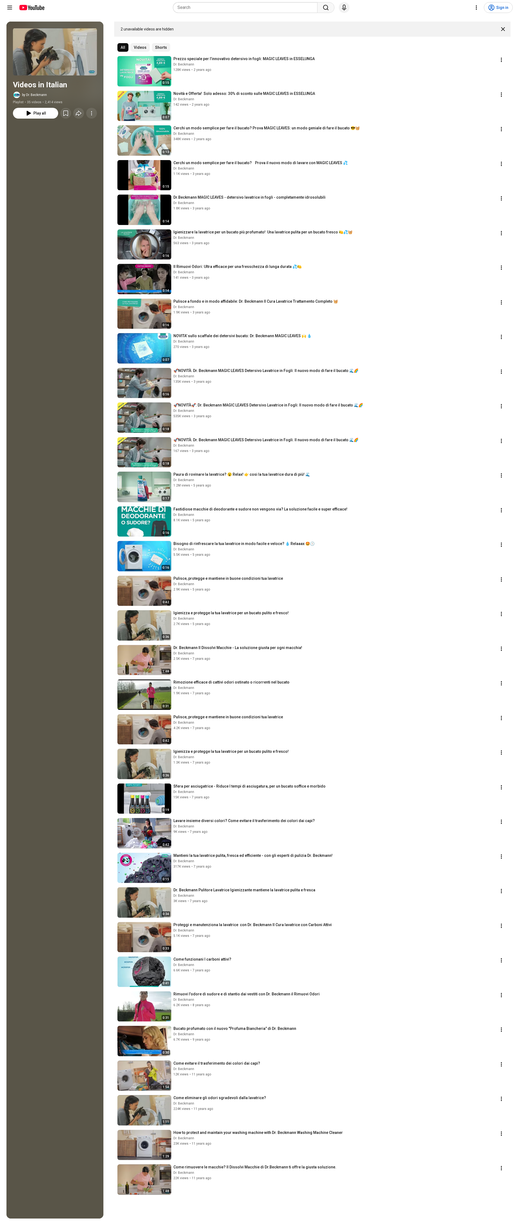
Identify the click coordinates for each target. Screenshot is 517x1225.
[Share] (78, 113)
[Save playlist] (65, 113)
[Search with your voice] (344, 7)
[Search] (325, 7)
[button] (55, 51)
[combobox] (246, 7)
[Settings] (476, 7)
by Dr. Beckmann (34, 95)
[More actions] (91, 113)
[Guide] (9, 7)
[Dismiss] (503, 29)
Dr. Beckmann (183, 64)
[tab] (122, 47)
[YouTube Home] (31, 7)
